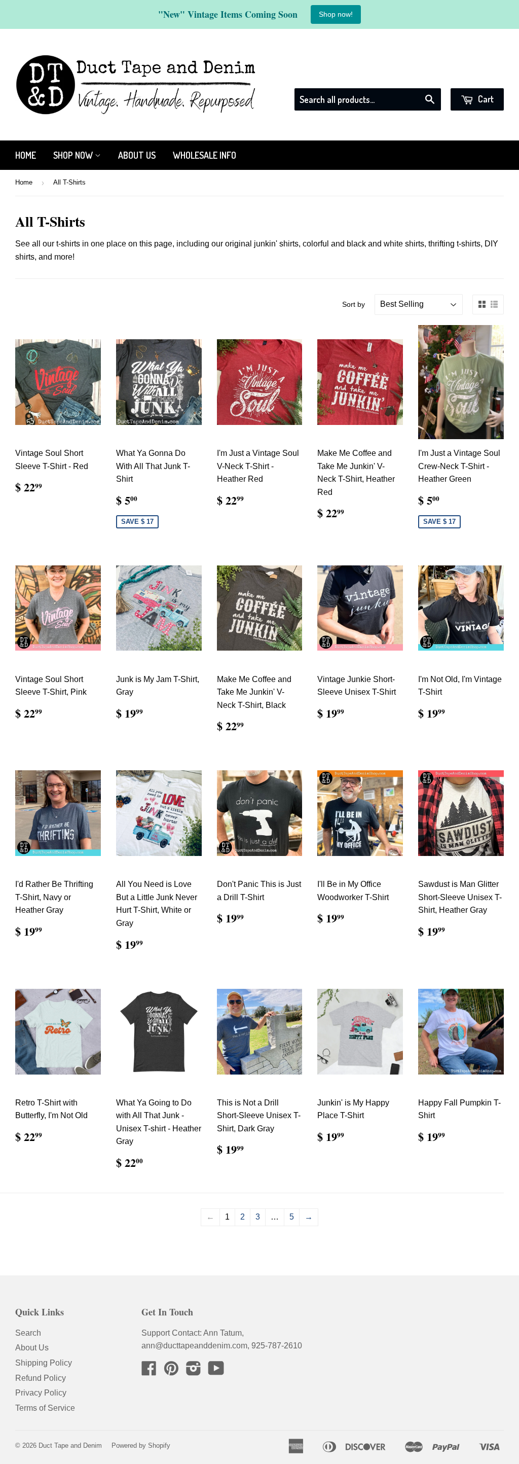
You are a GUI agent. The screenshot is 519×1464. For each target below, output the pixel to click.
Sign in (412, 75)
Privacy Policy (40, 1392)
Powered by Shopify (141, 1445)
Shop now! (336, 14)
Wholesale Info (204, 155)
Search (28, 1333)
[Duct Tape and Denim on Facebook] (149, 1371)
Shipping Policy (43, 1363)
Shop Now (74, 155)
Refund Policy (40, 1378)
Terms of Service (45, 1408)
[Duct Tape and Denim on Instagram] (193, 1371)
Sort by (353, 304)
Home (25, 155)
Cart (485, 98)
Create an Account (472, 75)
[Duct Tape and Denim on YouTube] (216, 1371)
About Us (137, 155)
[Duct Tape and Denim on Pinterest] (171, 1371)
